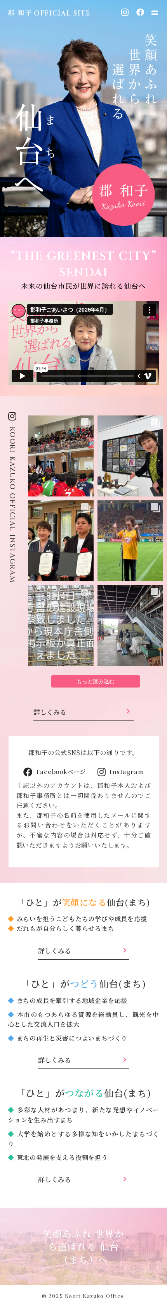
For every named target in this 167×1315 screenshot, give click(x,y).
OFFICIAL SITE (62, 13)
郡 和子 (20, 12)
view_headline (154, 12)
